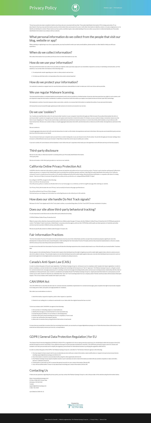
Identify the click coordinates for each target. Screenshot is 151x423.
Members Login (108, 7)
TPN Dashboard (117, 7)
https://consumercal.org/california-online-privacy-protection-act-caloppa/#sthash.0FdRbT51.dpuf (67, 176)
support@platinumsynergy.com (37, 386)
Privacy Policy (94, 419)
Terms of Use (103, 419)
